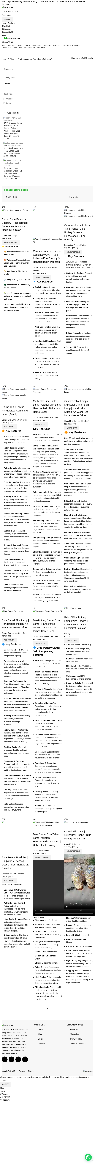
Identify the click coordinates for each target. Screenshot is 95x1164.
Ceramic (20, 874)
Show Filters (11, 197)
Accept (5, 1084)
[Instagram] (25, 1059)
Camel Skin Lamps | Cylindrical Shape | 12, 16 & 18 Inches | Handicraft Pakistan (12, 172)
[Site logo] (8, 7)
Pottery (36, 271)
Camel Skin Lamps (9, 236)
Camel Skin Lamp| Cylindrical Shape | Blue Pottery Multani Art (77, 835)
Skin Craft (22, 420)
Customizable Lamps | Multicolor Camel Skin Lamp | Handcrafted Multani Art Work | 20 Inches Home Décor (76, 408)
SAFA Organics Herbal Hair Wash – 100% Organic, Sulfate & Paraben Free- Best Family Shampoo (12, 128)
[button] (88, 1157)
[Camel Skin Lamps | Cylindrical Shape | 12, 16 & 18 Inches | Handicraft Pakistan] (13, 163)
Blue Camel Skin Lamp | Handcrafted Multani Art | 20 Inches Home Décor (15, 624)
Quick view (11, 215)
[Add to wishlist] (17, 215)
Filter (7, 83)
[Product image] (47, 240)
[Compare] (5, 215)
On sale (9, 99)
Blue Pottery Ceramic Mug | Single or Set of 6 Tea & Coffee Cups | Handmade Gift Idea (13, 149)
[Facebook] (5, 1059)
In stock (9, 103)
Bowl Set (12, 874)
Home (4, 59)
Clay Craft (37, 268)
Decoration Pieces (49, 268)
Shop (12, 59)
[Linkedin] (11, 1059)
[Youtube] (18, 1059)
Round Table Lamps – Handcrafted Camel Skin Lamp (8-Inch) (15, 411)
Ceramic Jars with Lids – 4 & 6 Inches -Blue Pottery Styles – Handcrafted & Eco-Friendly (78, 232)
